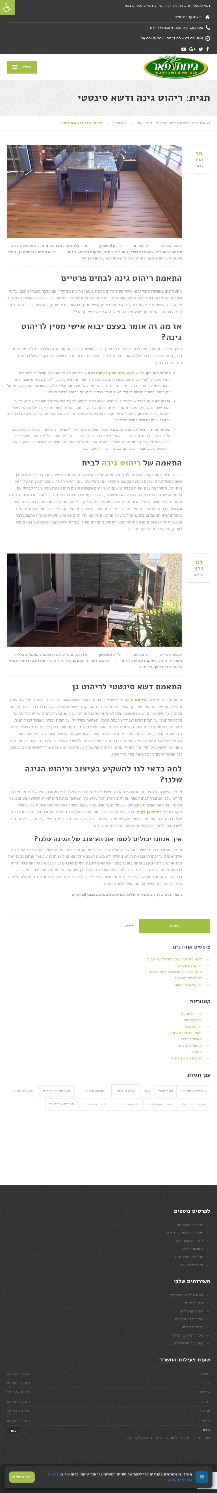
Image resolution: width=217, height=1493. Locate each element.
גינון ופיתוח (52, 245)
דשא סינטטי (125, 1090)
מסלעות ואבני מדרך (187, 1335)
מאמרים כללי (142, 252)
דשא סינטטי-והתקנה (186, 1295)
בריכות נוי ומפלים (189, 1319)
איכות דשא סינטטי (194, 1091)
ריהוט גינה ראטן (168, 667)
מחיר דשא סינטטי (94, 1104)
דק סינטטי (30, 245)
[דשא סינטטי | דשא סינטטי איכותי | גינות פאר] (175, 67)
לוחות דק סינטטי (188, 978)
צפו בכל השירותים (188, 1343)
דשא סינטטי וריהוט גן (37, 252)
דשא (147, 1090)
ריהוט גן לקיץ (149, 812)
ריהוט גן (145, 667)
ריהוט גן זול (92, 258)
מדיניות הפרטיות (190, 1225)
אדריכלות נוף (75, 245)
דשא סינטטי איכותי (92, 1090)
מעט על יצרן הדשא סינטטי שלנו (176, 972)
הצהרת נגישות (191, 1265)
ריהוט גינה (157, 258)
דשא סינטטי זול (23, 1090)
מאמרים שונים (115, 252)
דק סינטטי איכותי (187, 984)
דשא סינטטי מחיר (127, 1104)
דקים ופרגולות (192, 1311)
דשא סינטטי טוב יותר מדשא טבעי (174, 959)
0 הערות (141, 245)
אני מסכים (22, 1477)
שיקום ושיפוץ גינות (84, 252)
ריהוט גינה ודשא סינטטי (124, 258)
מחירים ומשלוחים (189, 1257)
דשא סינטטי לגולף (194, 1104)
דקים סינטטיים (189, 965)
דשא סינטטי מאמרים (185, 1032)
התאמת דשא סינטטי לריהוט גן (127, 686)
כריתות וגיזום (192, 1327)
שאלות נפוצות (192, 1249)
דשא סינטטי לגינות (160, 1104)
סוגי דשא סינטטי (61, 1104)
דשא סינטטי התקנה (56, 1091)
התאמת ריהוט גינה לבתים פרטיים (121, 278)
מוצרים (196, 1051)
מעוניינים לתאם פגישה (185, 1232)
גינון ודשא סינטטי (188, 1240)
